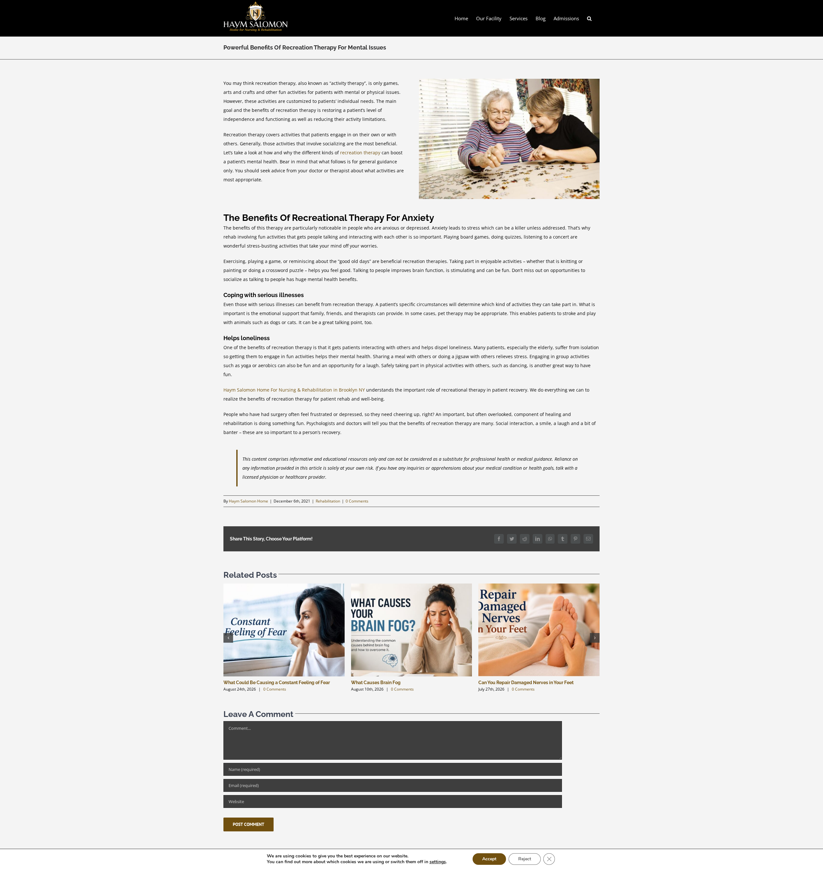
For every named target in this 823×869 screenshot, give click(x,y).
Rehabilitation (328, 501)
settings (438, 862)
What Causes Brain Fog (376, 682)
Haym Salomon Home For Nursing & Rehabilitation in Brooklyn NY (294, 390)
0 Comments (357, 501)
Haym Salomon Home (248, 501)
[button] (589, 18)
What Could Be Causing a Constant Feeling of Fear (276, 682)
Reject (524, 859)
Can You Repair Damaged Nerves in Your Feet (526, 682)
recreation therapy (360, 152)
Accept (489, 859)
